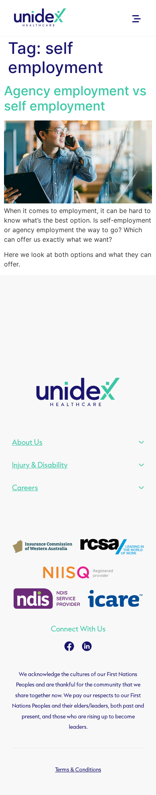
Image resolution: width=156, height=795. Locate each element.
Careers (25, 487)
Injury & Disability (40, 465)
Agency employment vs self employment (75, 98)
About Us (27, 442)
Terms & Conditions (78, 769)
